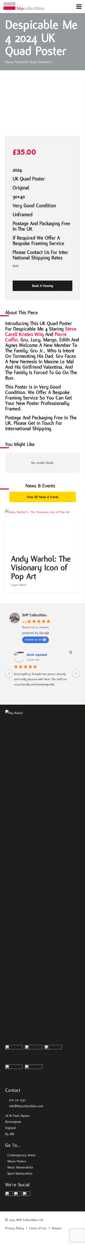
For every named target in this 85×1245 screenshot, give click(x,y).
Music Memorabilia (20, 1167)
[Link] (23, 6)
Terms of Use (38, 1228)
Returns (56, 1228)
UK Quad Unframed (37, 62)
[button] (61, 6)
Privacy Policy (14, 1228)
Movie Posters (14, 62)
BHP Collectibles (34, 615)
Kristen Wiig (31, 334)
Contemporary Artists (21, 1155)
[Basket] (68, 6)
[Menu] (80, 6)
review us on (33, 639)
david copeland (37, 655)
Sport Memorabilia (19, 1173)
